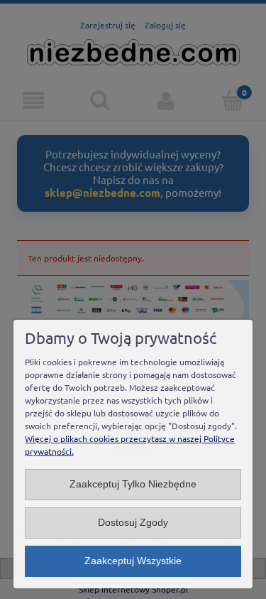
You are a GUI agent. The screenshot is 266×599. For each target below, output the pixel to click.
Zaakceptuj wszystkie (133, 561)
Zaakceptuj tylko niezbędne (133, 484)
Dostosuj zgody (133, 522)
